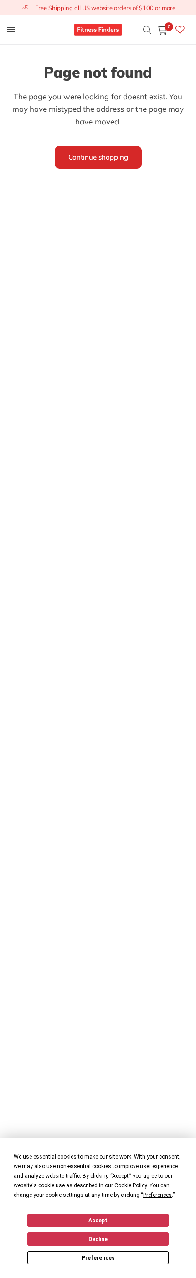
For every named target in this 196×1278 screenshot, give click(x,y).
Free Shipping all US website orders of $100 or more (105, 7)
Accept (98, 1220)
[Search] (147, 30)
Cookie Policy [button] (130, 1185)
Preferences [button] (157, 1195)
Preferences (98, 1258)
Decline (98, 1239)
